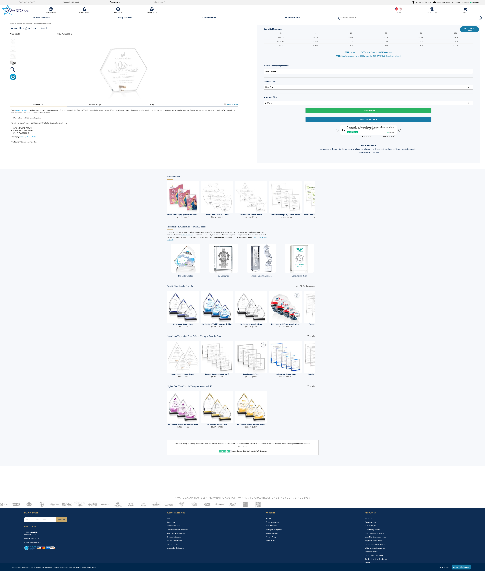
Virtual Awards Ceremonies (375, 548)
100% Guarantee (177, 530)
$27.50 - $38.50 (183, 216)
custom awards (187, 235)
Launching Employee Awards (375, 537)
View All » (311, 336)
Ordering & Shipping (174, 537)
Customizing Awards (372, 530)
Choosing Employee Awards (375, 544)
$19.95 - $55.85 (217, 375)
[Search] (481, 18)
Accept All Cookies (461, 567)
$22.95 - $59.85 (285, 375)
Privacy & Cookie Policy (87, 567)
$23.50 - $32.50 (285, 216)
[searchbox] (409, 18)
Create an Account (272, 522)
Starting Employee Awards (374, 533)
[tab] (38, 104)
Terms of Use (270, 541)
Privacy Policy (271, 537)
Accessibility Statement (175, 548)
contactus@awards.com (32, 542)
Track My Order (172, 544)
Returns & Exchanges (174, 541)
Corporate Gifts (292, 18)
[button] (26, 2)
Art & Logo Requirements (176, 533)
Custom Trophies (371, 526)
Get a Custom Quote (469, 29)
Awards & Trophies (41, 18)
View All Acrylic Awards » (305, 286)
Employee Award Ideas (373, 541)
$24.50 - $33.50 (217, 216)
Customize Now (368, 110)
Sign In (268, 518)
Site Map (368, 563)
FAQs (152, 104)
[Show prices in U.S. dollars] (396, 8)
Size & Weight (95, 104)
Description (38, 104)
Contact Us (171, 522)
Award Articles (370, 522)
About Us (368, 518)
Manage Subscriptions (274, 530)
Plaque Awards (125, 18)
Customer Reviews (173, 526)
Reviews (261, 451)
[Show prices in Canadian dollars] (400, 8)
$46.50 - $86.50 (285, 325)
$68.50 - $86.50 (217, 325)
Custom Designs (209, 18)
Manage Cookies (272, 533)
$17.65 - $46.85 (251, 375)
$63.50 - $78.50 (183, 325)
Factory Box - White (28, 137)
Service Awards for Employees (376, 559)
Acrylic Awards (22, 110)
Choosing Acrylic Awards (374, 555)
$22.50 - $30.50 (183, 375)
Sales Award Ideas (371, 552)
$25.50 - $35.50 (251, 216)
